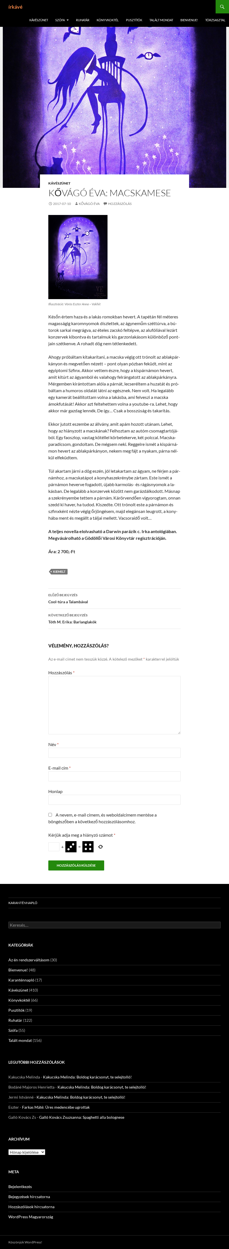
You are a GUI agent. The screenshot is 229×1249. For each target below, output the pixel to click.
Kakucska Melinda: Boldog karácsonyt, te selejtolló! (87, 1077)
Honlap (55, 791)
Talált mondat (161, 20)
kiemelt (59, 571)
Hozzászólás (120, 204)
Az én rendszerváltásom (28, 959)
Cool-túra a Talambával (68, 598)
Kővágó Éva (89, 204)
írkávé (15, 7)
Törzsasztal (215, 20)
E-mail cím (59, 767)
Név (53, 744)
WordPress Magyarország (30, 1216)
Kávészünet (38, 20)
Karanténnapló (22, 903)
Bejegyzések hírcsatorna (29, 1196)
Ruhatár (82, 20)
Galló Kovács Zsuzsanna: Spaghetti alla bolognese (81, 1117)
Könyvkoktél (108, 20)
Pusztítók (134, 20)
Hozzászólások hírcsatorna (31, 1206)
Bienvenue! (189, 20)
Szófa (60, 20)
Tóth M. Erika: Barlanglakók (72, 618)
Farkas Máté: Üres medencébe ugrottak (56, 1107)
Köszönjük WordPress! (25, 1242)
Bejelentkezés (20, 1186)
